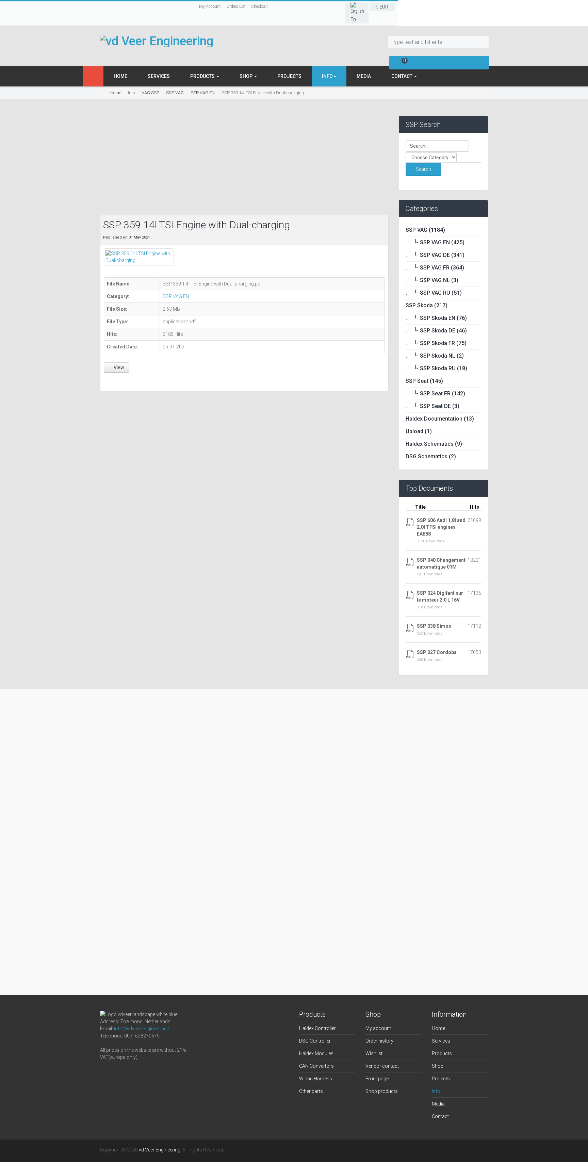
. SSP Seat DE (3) (432, 406)
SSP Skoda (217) (426, 305)
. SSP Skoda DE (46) (436, 330)
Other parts (311, 1091)
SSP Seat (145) (424, 381)
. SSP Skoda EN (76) (436, 318)
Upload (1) (419, 431)
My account (378, 1028)
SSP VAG (175, 92)
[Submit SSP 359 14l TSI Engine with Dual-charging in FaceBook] (108, 381)
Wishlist (373, 1053)
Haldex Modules (316, 1053)
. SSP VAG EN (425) (435, 242)
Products (203, 76)
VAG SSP (150, 92)
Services (159, 76)
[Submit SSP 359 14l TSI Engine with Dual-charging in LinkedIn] (124, 381)
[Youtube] (156, 1071)
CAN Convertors (316, 1066)
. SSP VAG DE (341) (435, 255)
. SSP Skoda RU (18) (436, 368)
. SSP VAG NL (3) (432, 280)
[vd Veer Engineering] (156, 40)
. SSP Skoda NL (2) (435, 356)
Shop (247, 76)
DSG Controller (315, 1041)
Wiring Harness (315, 1078)
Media (364, 76)
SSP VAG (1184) (425, 230)
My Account (210, 6)
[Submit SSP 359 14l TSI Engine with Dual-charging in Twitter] (116, 381)
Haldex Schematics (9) (434, 444)
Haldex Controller (317, 1028)
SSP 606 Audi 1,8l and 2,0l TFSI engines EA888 (441, 527)
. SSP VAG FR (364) (435, 267)
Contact (402, 76)
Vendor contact (382, 1066)
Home (120, 76)
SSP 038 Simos (434, 626)
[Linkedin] (139, 1071)
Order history (379, 1041)
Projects (289, 76)
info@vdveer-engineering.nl (143, 1028)
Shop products (381, 1091)
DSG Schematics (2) (431, 456)
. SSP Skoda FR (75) (436, 343)
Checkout (259, 6)
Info (436, 1091)
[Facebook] (107, 1071)
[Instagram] (123, 1071)
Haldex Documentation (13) (440, 418)
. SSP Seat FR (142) (435, 393)
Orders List (236, 6)
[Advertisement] (244, 163)
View (118, 367)
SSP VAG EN (203, 92)
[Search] (483, 42)
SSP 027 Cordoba (437, 652)
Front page (377, 1078)
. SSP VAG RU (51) (434, 293)
